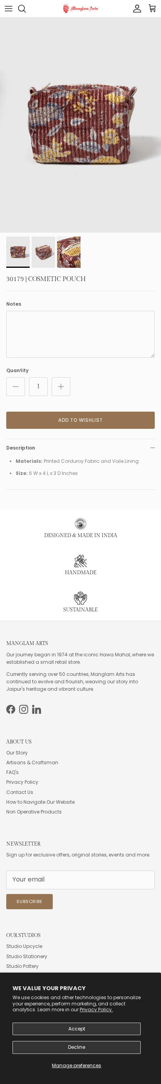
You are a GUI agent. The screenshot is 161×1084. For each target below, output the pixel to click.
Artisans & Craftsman (32, 762)
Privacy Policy (22, 782)
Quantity (17, 370)
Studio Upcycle (24, 946)
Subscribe (29, 901)
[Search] (25, 8)
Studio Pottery (22, 966)
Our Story (17, 752)
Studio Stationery (26, 956)
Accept (76, 1028)
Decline (76, 1047)
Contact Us (19, 792)
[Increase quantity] (61, 386)
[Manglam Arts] (80, 8)
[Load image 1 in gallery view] (80, 125)
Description (20, 447)
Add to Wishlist (80, 420)
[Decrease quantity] (15, 386)
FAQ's (12, 772)
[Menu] (8, 8)
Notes (13, 304)
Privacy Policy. (96, 1009)
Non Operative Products (34, 811)
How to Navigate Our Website (40, 802)
